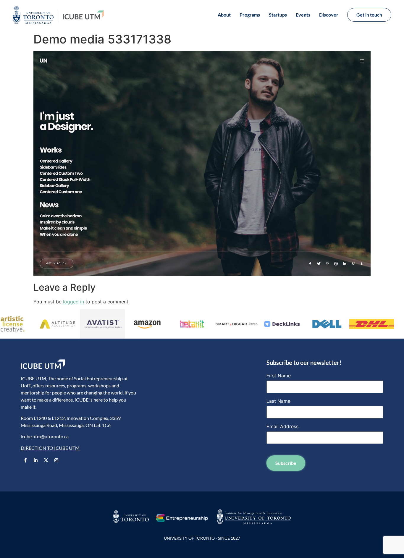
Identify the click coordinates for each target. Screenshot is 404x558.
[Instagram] (56, 460)
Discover (328, 14)
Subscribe (285, 463)
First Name (278, 375)
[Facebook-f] (25, 460)
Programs (250, 14)
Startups (278, 14)
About (224, 14)
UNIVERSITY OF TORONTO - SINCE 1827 (202, 538)
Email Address (282, 426)
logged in (73, 302)
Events (303, 14)
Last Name (278, 401)
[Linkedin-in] (35, 460)
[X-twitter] (45, 460)
